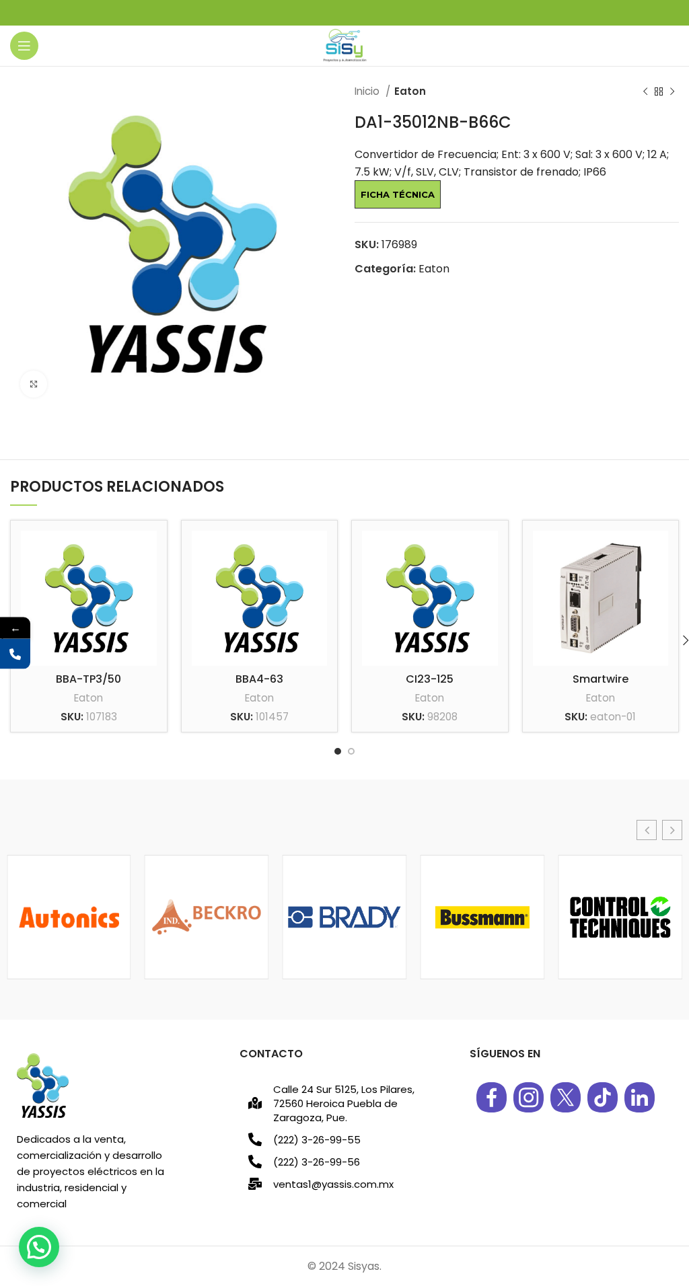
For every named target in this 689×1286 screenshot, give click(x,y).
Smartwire (600, 679)
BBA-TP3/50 (88, 679)
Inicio (368, 91)
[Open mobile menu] (24, 45)
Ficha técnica (398, 194)
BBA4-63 (259, 679)
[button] (647, 830)
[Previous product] (645, 91)
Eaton (410, 91)
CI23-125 (430, 679)
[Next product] (672, 91)
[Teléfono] (15, 654)
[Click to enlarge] (33, 384)
